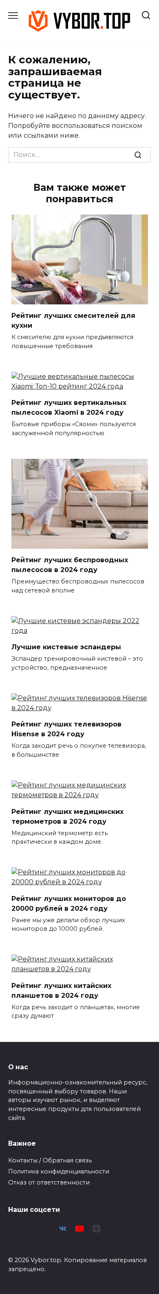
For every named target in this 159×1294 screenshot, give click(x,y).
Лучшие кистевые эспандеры (66, 647)
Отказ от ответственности (49, 1182)
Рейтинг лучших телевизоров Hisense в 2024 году (66, 729)
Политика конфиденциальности (58, 1171)
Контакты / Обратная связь (50, 1160)
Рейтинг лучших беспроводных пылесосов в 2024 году (69, 565)
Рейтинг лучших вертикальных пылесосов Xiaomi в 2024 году (68, 407)
